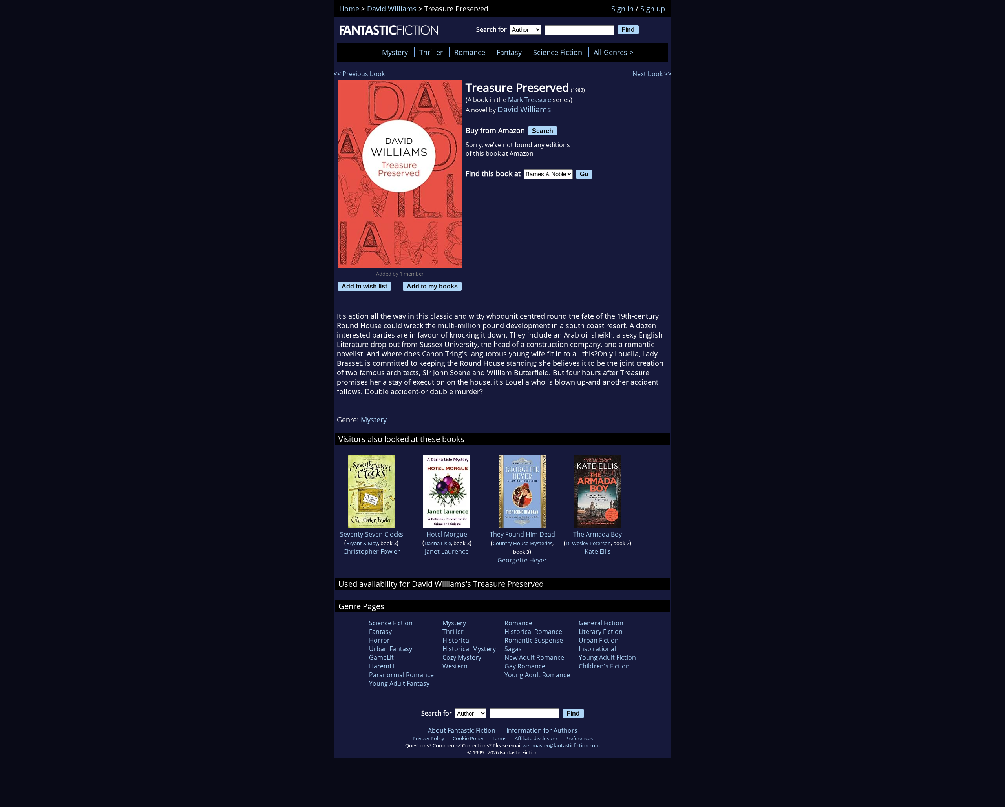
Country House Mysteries (522, 543)
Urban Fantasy (390, 649)
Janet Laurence (447, 551)
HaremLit (383, 666)
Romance (469, 52)
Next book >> (651, 73)
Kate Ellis (598, 551)
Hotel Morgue (446, 534)
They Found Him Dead (522, 534)
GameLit (381, 657)
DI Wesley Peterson (588, 543)
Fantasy (509, 52)
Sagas (513, 649)
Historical (456, 640)
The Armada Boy (597, 534)
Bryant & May (362, 543)
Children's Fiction (604, 666)
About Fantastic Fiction (461, 730)
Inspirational (597, 649)
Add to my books (432, 286)
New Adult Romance (534, 657)
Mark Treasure (529, 99)
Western (455, 666)
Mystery (395, 52)
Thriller (431, 52)
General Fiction (601, 623)
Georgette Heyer (522, 560)
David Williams (524, 109)
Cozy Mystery (461, 657)
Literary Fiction (601, 631)
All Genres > (615, 52)
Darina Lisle (437, 543)
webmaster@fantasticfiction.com (561, 745)
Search (542, 130)
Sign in (622, 8)
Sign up (652, 8)
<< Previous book (359, 73)
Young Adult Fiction (607, 657)
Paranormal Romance (401, 674)
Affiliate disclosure (536, 738)
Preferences (579, 738)
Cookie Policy (468, 738)
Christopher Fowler (371, 551)
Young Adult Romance (537, 674)
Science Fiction (557, 52)
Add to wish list (364, 286)
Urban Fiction (599, 640)
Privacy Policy (428, 738)
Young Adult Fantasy (399, 683)
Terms (499, 738)
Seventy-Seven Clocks (371, 534)
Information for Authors (541, 730)
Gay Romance (524, 666)
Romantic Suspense (533, 640)
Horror (379, 640)
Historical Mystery (469, 649)
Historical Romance (533, 631)
